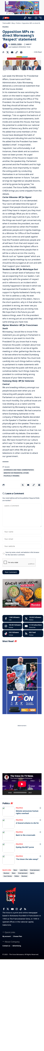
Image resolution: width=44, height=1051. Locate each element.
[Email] (12, 52)
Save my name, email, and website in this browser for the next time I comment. (22, 553)
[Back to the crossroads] (8, 836)
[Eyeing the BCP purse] (8, 848)
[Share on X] (8, 52)
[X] (33, 618)
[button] (25, 18)
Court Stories (8, 876)
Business (6, 873)
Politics (5, 27)
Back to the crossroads (25, 835)
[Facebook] (12, 618)
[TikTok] (20, 909)
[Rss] (25, 909)
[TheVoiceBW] (6, 17)
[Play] (5, 792)
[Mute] (34, 792)
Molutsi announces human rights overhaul (27, 812)
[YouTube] (12, 909)
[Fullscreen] (38, 792)
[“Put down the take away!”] (8, 860)
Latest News (23, 870)
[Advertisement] (22, 749)
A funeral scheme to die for (27, 823)
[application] (22, 784)
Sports (32, 873)
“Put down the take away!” (27, 859)
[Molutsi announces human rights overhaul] (8, 811)
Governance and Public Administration (19, 470)
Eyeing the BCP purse (25, 847)
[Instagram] (12, 626)
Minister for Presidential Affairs (16, 473)
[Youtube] (33, 626)
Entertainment (34, 870)
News (15, 870)
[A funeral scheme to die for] (8, 823)
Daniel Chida (16, 44)
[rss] (33, 633)
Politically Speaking (11, 476)
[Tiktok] (12, 633)
